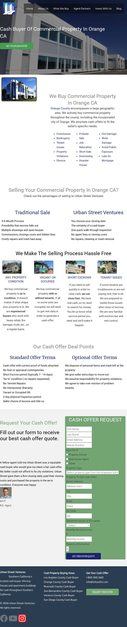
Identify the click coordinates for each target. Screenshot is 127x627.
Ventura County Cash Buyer (59, 595)
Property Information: (78, 544)
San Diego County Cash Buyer (60, 599)
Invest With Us (103, 8)
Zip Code (71, 510)
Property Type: (74, 467)
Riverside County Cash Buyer (60, 586)
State (69, 501)
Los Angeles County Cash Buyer (61, 577)
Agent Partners (82, 8)
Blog (118, 8)
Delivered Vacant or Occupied (83, 520)
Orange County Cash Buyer (59, 581)
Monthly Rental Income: (79, 529)
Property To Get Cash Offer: (81, 476)
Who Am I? (72, 450)
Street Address (74, 481)
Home (29, 8)
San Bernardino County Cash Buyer (63, 590)
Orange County (60, 108)
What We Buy (61, 8)
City (68, 491)
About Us (43, 8)
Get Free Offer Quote (83, 556)
